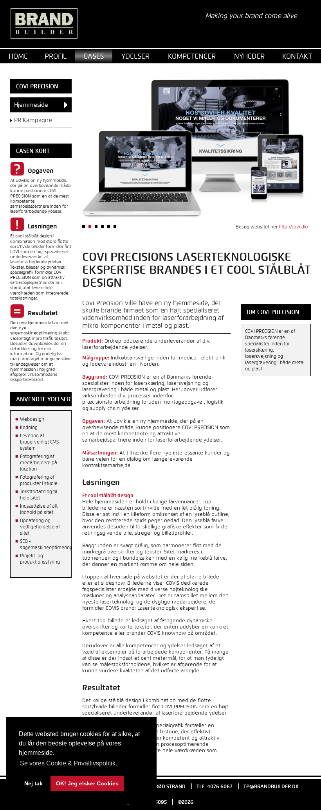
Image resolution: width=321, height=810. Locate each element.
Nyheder (249, 56)
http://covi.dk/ (293, 227)
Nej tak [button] (33, 783)
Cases (93, 56)
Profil (56, 56)
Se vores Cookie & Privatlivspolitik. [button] (68, 763)
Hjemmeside (31, 104)
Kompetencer (192, 56)
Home (18, 56)
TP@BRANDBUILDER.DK (271, 786)
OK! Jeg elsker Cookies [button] (87, 783)
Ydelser (135, 56)
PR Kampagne (33, 120)
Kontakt (297, 56)
